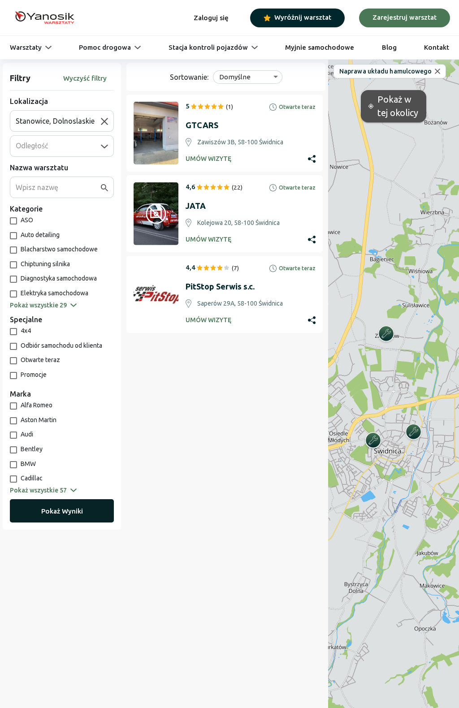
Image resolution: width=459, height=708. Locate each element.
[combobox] (58, 121)
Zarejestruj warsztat (404, 17)
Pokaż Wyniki (62, 511)
